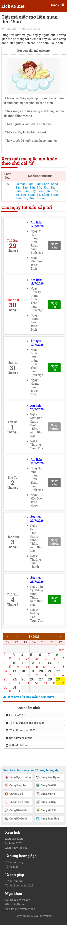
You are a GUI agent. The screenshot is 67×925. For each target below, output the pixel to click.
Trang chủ (10, 28)
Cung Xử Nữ (48, 793)
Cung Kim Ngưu (50, 777)
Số (38, 194)
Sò (17, 194)
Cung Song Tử (17, 785)
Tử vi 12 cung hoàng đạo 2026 (26, 722)
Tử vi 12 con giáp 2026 (21, 730)
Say (38, 184)
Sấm (19, 191)
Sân (45, 187)
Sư (25, 198)
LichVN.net (12, 6)
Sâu (53, 187)
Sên (47, 191)
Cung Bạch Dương (20, 777)
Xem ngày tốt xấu (16, 847)
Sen (40, 191)
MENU (55, 4)
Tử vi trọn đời (14, 881)
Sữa (32, 198)
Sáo (18, 187)
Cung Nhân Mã (18, 810)
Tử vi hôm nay (14, 862)
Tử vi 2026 (11, 866)
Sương (41, 198)
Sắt (39, 187)
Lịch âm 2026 (16, 715)
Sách (45, 184)
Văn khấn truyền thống (20, 909)
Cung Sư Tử (16, 793)
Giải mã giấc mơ (31, 28)
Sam (31, 184)
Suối (19, 198)
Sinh (55, 191)
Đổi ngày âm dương (20, 738)
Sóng (31, 194)
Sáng (54, 184)
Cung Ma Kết (48, 810)
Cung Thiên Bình (19, 802)
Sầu (26, 191)
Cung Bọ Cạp (48, 802)
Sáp (25, 187)
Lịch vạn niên (14, 838)
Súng (54, 194)
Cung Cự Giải (48, 785)
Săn (32, 187)
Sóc (23, 194)
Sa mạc (21, 184)
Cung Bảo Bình (18, 818)
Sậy (33, 191)
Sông (45, 194)
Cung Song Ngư (50, 818)
